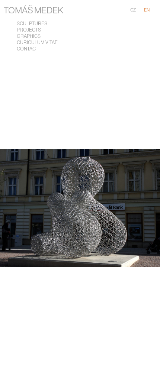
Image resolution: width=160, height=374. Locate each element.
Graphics (29, 37)
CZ (133, 10)
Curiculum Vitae (37, 43)
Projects (29, 30)
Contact (27, 49)
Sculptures (32, 24)
